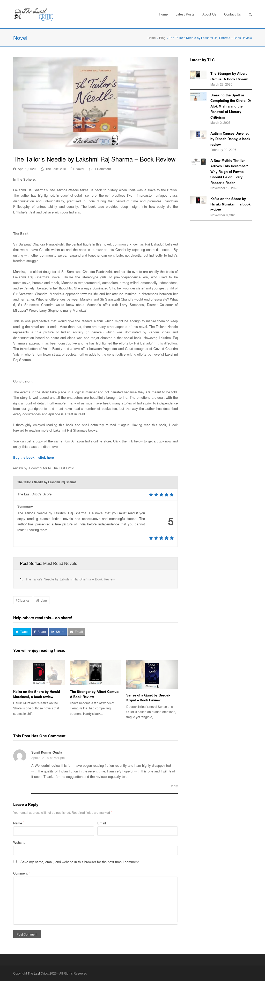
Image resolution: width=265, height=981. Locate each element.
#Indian (41, 600)
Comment (21, 873)
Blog (162, 38)
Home (152, 38)
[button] (22, 632)
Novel (80, 168)
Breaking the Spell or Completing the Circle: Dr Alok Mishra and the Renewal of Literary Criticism (230, 106)
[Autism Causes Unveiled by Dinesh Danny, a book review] (198, 135)
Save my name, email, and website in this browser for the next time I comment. (80, 861)
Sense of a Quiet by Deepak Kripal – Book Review (148, 698)
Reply (174, 786)
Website (19, 842)
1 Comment (102, 168)
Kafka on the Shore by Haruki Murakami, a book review (36, 694)
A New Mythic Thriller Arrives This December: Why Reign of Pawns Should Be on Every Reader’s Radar (229, 171)
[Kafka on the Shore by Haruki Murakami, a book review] (198, 200)
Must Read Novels (60, 563)
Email (102, 823)
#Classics (23, 600)
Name (18, 823)
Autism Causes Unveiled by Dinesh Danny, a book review (230, 139)
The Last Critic (56, 168)
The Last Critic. (38, 973)
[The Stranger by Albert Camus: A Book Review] (198, 75)
